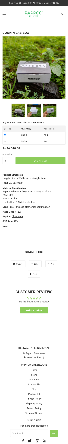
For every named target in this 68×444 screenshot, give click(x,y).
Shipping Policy (34, 403)
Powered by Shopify (34, 357)
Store (34, 374)
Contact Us (34, 384)
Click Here (17, 216)
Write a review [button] (34, 310)
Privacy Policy (34, 398)
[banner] (34, 13)
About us (34, 379)
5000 (24, 141)
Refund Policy (34, 408)
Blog (34, 389)
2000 (24, 135)
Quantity (7, 154)
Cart (63, 14)
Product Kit (34, 394)
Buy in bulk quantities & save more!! (23, 122)
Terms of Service (34, 413)
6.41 (45, 141)
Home (34, 370)
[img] (23, 441)
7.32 (46, 135)
